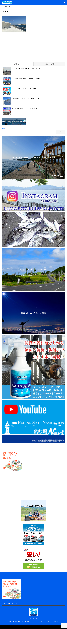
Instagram (30, 618)
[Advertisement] (33, 47)
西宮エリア (43, 621)
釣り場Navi (30, 626)
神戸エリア (11, 621)
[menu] (64, 2)
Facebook (33, 618)
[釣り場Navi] (7, 2)
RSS (36, 618)
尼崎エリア (49, 621)
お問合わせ (55, 621)
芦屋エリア (36, 621)
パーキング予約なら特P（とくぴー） (11, 603)
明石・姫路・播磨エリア (20, 621)
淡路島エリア (30, 621)
